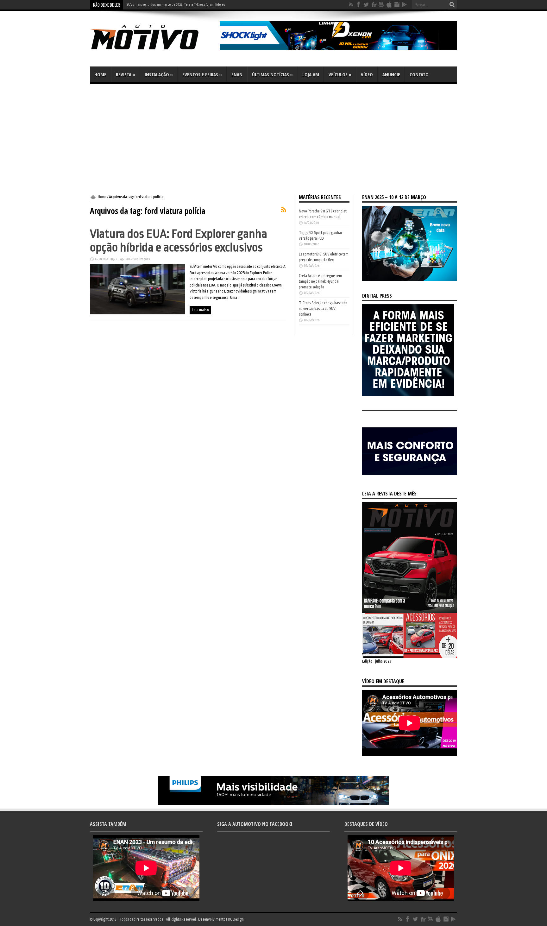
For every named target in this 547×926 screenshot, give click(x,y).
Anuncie (391, 74)
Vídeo (367, 74)
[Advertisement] (273, 139)
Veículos (340, 74)
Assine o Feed (283, 209)
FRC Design (235, 919)
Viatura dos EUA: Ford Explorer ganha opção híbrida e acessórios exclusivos (178, 240)
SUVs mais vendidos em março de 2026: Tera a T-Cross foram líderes (175, 5)
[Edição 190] (409, 657)
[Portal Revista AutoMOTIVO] (153, 51)
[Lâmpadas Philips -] (273, 803)
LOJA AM (310, 74)
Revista (125, 74)
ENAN (236, 74)
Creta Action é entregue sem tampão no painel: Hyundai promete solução (320, 281)
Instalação (159, 74)
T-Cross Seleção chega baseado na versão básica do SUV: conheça (323, 309)
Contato (419, 74)
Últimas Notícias (272, 74)
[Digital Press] (408, 395)
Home (100, 74)
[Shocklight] (338, 49)
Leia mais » (200, 310)
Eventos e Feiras (202, 74)
